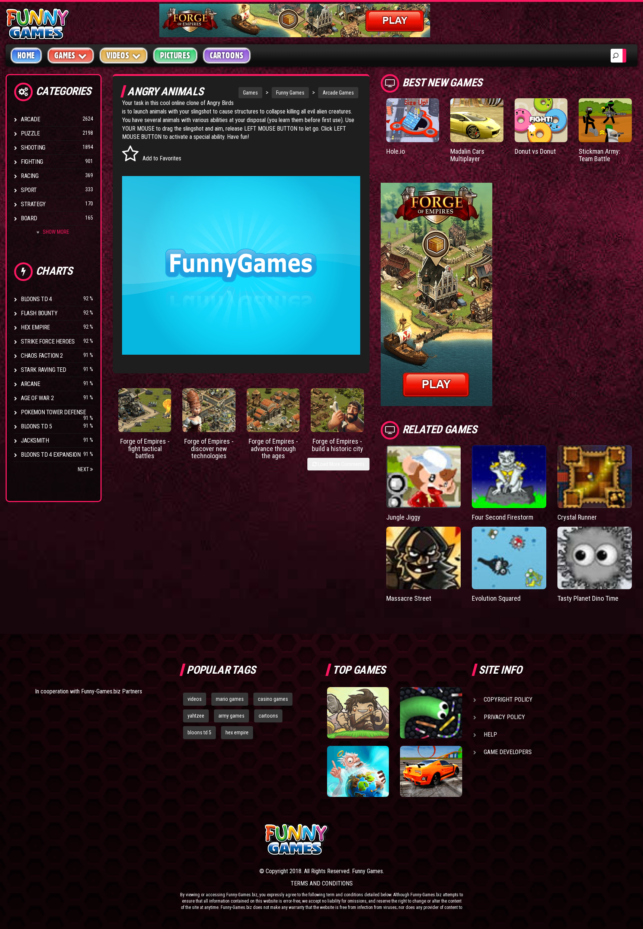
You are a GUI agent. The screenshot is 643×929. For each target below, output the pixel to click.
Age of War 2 (37, 398)
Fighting (32, 161)
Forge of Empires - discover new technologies (209, 448)
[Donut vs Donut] (541, 120)
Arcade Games (338, 93)
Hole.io (395, 151)
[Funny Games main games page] (436, 839)
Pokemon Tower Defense (53, 412)
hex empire (237, 732)
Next (84, 469)
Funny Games (290, 93)
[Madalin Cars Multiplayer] (476, 120)
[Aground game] (358, 712)
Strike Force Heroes (47, 341)
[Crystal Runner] (594, 476)
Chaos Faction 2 (42, 355)
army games (231, 716)
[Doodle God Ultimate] (358, 771)
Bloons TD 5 (36, 426)
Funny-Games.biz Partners (111, 691)
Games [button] (65, 55)
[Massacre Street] (423, 558)
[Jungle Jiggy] (423, 476)
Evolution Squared (496, 598)
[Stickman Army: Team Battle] (605, 120)
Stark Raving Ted (43, 369)
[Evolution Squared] (509, 558)
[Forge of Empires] (145, 410)
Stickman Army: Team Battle (599, 155)
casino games (273, 699)
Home (26, 55)
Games (250, 93)
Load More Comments (341, 464)
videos (195, 699)
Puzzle (30, 133)
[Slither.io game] (431, 712)
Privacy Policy (504, 717)
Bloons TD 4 (36, 299)
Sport (29, 190)
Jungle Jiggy (403, 517)
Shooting (33, 147)
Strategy (33, 204)
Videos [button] (117, 55)
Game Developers (508, 752)
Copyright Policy (508, 699)
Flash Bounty (39, 313)
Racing (30, 175)
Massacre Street (408, 598)
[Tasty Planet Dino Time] (594, 558)
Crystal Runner (577, 517)
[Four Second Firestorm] (509, 476)
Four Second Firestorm (502, 517)
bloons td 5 (199, 732)
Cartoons (227, 55)
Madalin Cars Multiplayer (467, 155)
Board (29, 218)
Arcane (30, 383)
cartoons (268, 716)
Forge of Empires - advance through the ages (273, 448)
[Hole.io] (412, 120)
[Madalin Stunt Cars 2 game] (431, 771)
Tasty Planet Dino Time (587, 598)
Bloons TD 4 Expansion (51, 454)
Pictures (175, 55)
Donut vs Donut (535, 151)
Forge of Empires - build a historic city (337, 445)
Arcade (30, 119)
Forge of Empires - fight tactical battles (145, 448)
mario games (230, 699)
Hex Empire (35, 327)
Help (490, 734)
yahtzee (196, 716)
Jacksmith (35, 440)
